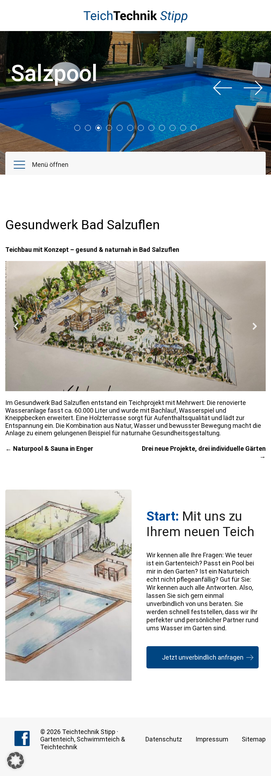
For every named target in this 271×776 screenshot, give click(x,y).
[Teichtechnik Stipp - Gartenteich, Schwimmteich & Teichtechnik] (136, 17)
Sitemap (254, 739)
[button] (16, 326)
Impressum (211, 739)
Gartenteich (57, 739)
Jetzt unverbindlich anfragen (202, 657)
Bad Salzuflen (70, 402)
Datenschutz (163, 739)
